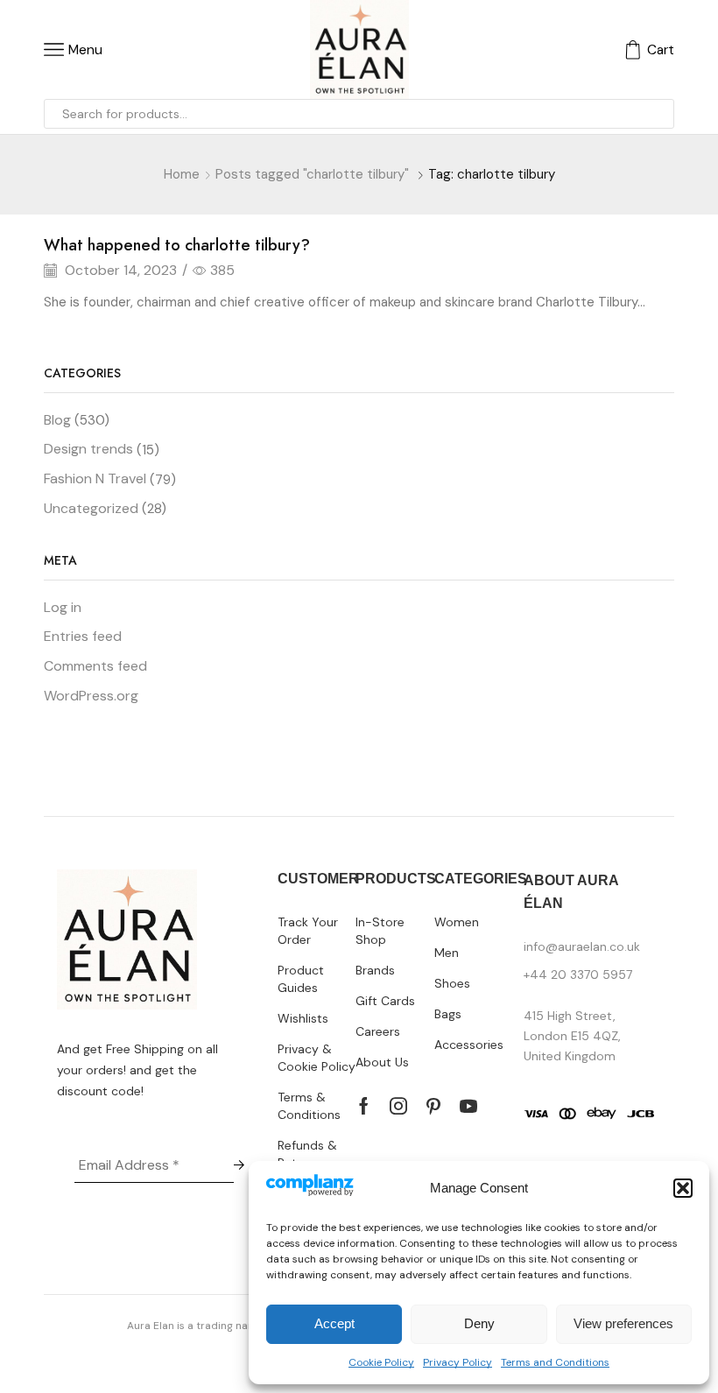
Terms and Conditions (555, 1362)
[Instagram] (398, 1106)
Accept (334, 1323)
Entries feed (83, 636)
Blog (57, 420)
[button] (683, 1188)
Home (182, 174)
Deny (479, 1323)
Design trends (88, 449)
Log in (62, 607)
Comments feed (95, 666)
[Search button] (659, 114)
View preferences (623, 1323)
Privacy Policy (457, 1362)
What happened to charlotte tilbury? (177, 245)
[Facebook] (363, 1106)
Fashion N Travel (95, 478)
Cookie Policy (381, 1362)
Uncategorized (91, 508)
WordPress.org (91, 695)
